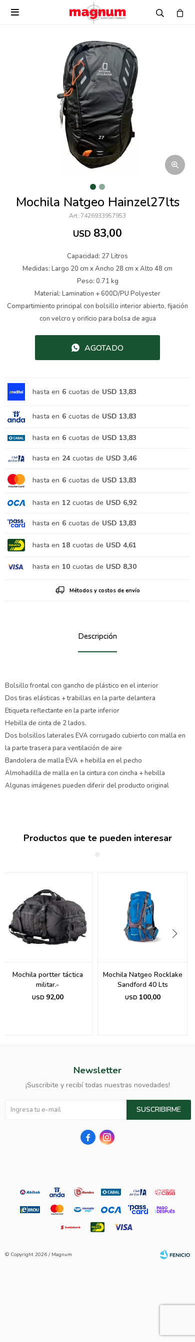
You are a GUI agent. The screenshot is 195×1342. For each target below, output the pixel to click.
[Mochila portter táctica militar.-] (47, 917)
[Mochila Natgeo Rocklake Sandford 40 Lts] (143, 917)
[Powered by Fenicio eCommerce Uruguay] (175, 1254)
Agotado (104, 348)
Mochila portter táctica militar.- (47, 979)
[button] (178, 954)
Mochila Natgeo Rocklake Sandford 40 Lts (142, 979)
